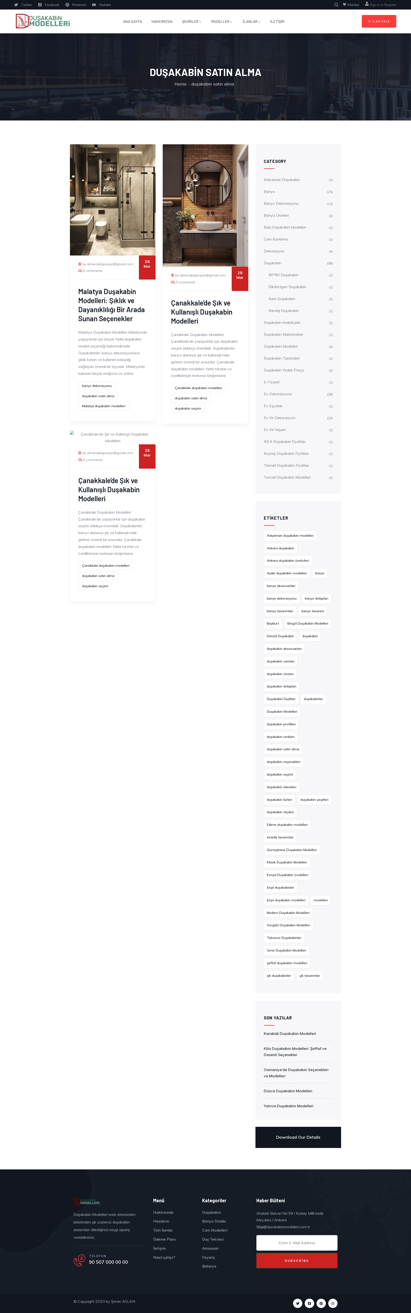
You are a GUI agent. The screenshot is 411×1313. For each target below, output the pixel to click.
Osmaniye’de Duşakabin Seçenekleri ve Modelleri (296, 1072)
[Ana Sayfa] (42, 21)
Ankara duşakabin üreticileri (288, 560)
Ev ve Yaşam (275, 429)
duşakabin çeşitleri (314, 799)
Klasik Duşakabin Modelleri (287, 862)
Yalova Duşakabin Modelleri (288, 1105)
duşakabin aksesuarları (284, 648)
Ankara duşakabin (280, 548)
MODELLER (220, 21)
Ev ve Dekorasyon (279, 417)
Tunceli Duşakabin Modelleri (287, 477)
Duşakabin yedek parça (284, 370)
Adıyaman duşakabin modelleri (290, 535)
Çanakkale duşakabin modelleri (198, 388)
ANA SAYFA (132, 21)
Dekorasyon (274, 251)
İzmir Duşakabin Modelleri (286, 950)
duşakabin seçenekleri (283, 762)
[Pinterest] (321, 1303)
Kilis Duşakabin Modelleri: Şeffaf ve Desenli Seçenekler (295, 1051)
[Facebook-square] (309, 1303)
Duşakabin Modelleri (281, 346)
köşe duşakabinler (280, 887)
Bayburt (273, 623)
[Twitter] (297, 1303)
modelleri (321, 900)
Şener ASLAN (123, 1301)
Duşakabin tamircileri (281, 358)
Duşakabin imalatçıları (282, 322)
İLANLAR (250, 21)
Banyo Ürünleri (276, 215)
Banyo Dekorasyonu (281, 203)
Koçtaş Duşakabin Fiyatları (286, 453)
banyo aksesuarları (281, 586)
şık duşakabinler (279, 975)
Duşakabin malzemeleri (283, 334)
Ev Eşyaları (273, 405)
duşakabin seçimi (188, 408)
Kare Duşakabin (282, 298)
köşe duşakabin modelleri (286, 900)
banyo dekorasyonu (97, 386)
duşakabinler (313, 699)
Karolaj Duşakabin (284, 310)
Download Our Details (298, 1137)
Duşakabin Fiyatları (281, 699)
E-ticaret (272, 382)
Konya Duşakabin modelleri (287, 875)
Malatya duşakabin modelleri (103, 406)
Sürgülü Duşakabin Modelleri (288, 925)
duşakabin (310, 636)
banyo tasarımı (313, 611)
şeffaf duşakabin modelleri (287, 963)
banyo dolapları (316, 598)
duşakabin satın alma (98, 396)
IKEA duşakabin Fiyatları (284, 441)
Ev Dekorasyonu (278, 393)
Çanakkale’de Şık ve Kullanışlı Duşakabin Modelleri (201, 311)
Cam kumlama (276, 239)
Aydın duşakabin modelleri (287, 573)
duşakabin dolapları (281, 686)
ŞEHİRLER (190, 21)
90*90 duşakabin (283, 274)
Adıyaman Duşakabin (282, 179)
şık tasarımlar (309, 975)
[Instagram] (333, 1303)
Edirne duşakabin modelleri (287, 824)
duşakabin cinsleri (280, 674)
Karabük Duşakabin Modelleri (290, 1033)
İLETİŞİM (277, 21)
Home (180, 84)
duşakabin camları (280, 661)
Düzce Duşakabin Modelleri (288, 1090)
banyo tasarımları (280, 611)
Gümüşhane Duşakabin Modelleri (292, 850)
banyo (319, 573)
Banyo (269, 191)
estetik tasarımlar (280, 837)
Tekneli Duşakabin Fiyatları (286, 465)
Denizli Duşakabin (280, 636)
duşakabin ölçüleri (280, 812)
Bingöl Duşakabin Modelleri (307, 623)
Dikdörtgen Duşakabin (287, 286)
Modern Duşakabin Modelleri (288, 913)
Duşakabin (273, 263)
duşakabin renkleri (280, 737)
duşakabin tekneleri (281, 787)
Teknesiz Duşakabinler (284, 938)
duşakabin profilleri (281, 724)
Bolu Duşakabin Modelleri (285, 227)
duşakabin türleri (279, 799)
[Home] (86, 1202)
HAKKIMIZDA (162, 21)
